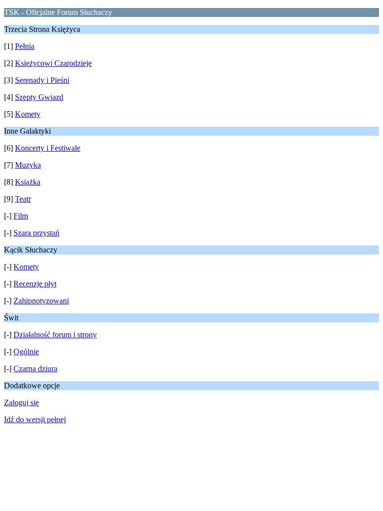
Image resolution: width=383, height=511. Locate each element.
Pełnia (24, 46)
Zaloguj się (21, 402)
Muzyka (28, 165)
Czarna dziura (35, 368)
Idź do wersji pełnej (35, 419)
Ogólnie (26, 351)
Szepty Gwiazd (39, 97)
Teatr (23, 199)
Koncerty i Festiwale (47, 148)
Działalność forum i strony (55, 334)
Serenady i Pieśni (42, 80)
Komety (27, 114)
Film (20, 216)
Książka (27, 182)
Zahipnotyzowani (41, 300)
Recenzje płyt (34, 283)
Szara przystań (36, 233)
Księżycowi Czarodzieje (53, 63)
